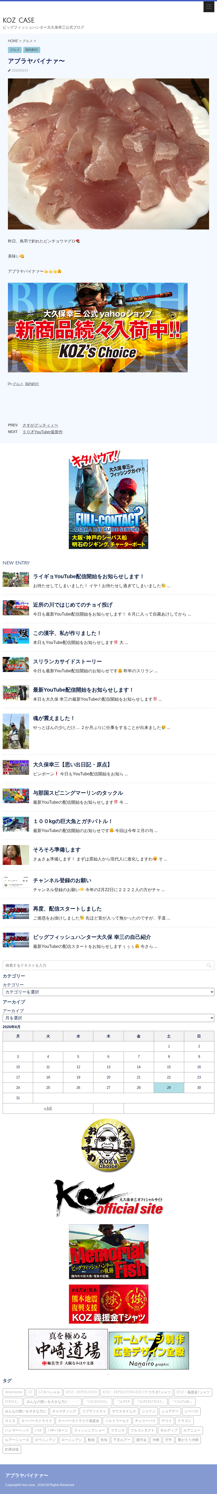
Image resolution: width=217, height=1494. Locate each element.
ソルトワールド (117, 1421)
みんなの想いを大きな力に (25, 1411)
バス (38, 1430)
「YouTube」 (182, 1402)
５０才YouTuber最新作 (42, 432)
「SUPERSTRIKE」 (150, 1402)
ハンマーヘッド (17, 1430)
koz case (18, 20)
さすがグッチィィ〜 (40, 425)
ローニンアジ (71, 1440)
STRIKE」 (12, 1402)
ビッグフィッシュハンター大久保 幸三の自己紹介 (92, 937)
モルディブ (169, 1430)
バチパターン (58, 1430)
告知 (104, 1440)
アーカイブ (13, 1011)
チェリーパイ (145, 1421)
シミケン (149, 1411)
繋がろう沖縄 (188, 1440)
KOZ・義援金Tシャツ (193, 1392)
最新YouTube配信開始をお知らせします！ (83, 690)
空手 (168, 1440)
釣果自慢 (12, 1449)
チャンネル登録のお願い (62, 880)
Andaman (13, 1392)
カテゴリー (13, 985)
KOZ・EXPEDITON (81, 1392)
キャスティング (64, 1411)
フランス (118, 1430)
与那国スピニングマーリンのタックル (78, 793)
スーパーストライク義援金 (78, 1421)
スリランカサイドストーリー (67, 661)
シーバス (191, 1411)
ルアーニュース (17, 1440)
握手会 (141, 1440)
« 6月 (48, 1108)
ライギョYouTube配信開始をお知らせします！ (89, 576)
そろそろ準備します (57, 849)
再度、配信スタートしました (67, 909)
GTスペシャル (49, 1392)
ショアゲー (170, 1411)
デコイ (166, 1421)
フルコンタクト (142, 1430)
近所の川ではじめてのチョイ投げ (72, 605)
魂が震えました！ (54, 718)
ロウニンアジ (45, 1440)
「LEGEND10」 (97, 1402)
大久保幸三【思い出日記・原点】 (72, 764)
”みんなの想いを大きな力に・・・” (52, 1402)
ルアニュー (192, 1430)
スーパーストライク (36, 1421)
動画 (91, 1440)
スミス (10, 1421)
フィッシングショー (89, 1430)
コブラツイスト (94, 1411)
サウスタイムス (124, 1411)
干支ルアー (121, 1440)
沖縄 (155, 1440)
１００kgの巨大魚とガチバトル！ (73, 821)
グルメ (18, 384)
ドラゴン (184, 1421)
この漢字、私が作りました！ (67, 633)
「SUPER (123, 1402)
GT (30, 1392)
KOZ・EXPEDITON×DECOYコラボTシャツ (137, 1392)
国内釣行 (32, 384)
